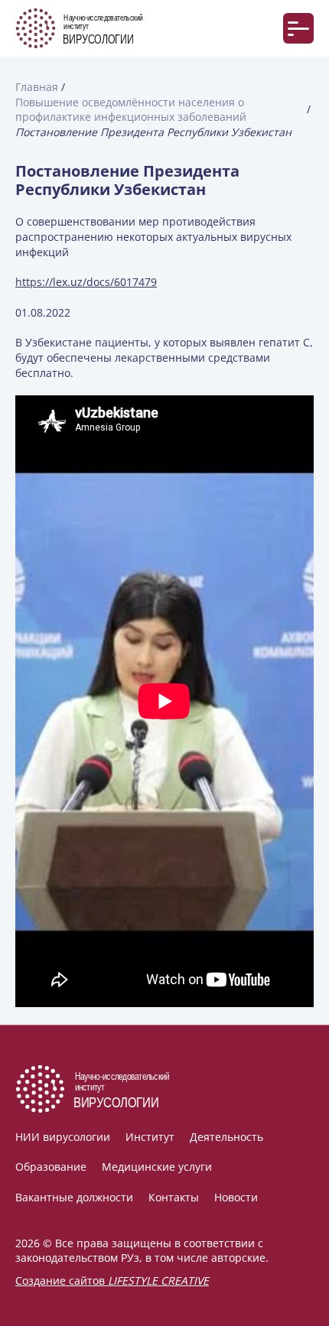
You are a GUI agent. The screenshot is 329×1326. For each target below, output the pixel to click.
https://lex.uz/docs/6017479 (86, 282)
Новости (236, 1197)
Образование (50, 1166)
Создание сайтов (112, 1280)
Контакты (173, 1197)
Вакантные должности (74, 1197)
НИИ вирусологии (62, 1136)
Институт (149, 1136)
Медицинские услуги (157, 1166)
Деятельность (226, 1136)
